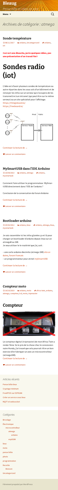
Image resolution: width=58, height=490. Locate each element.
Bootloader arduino (17, 221)
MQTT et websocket (11, 401)
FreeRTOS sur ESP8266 (12, 393)
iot (4, 45)
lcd (20, 293)
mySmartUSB (41, 258)
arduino (22, 42)
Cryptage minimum (11, 388)
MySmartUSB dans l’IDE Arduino (26, 169)
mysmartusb (8, 175)
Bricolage (7, 420)
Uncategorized (33, 42)
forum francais (16, 255)
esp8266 (12, 439)
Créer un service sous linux (14, 397)
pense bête (8, 452)
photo (5, 456)
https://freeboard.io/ (13, 106)
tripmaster (32, 293)
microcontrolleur (13, 427)
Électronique (8, 424)
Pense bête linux (10, 384)
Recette (6, 465)
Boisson (9, 469)
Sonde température (17, 38)
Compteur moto (14, 286)
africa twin (40, 290)
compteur (14, 293)
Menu (5, 14)
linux (28, 225)
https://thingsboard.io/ (14, 102)
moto (29, 290)
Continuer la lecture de (15, 147)
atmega (30, 173)
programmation (9, 461)
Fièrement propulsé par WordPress (18, 484)
